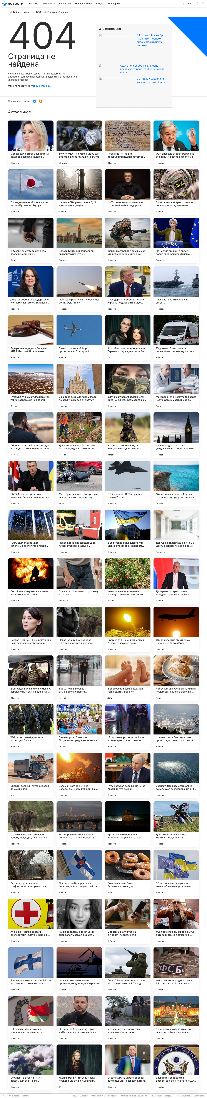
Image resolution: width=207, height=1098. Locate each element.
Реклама (25, 1096)
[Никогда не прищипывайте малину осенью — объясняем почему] (127, 581)
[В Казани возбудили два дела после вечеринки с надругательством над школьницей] (30, 240)
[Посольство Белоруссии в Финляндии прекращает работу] (79, 873)
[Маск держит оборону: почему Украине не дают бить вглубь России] (127, 289)
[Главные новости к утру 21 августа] (176, 289)
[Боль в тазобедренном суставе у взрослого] (79, 581)
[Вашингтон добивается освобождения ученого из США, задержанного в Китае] (176, 1067)
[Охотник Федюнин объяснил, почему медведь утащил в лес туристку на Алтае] (30, 824)
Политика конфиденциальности (133, 1096)
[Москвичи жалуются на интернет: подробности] (127, 921)
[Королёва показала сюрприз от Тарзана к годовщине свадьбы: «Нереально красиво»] (127, 338)
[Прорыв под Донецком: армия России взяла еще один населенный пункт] (127, 629)
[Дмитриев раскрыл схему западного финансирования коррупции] (176, 581)
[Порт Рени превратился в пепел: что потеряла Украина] (30, 581)
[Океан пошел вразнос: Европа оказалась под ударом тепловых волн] (176, 484)
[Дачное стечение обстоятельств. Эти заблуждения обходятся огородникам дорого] (79, 435)
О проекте (84, 1096)
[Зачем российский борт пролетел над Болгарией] (79, 338)
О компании (14, 1096)
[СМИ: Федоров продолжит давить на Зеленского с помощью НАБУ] (30, 484)
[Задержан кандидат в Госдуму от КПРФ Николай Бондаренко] (30, 338)
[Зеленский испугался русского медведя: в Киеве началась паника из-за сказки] (176, 1018)
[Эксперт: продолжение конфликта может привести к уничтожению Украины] (30, 873)
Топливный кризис (57, 12)
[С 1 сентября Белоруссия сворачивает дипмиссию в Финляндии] (30, 1018)
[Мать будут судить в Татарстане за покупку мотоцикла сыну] (79, 484)
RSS (75, 1096)
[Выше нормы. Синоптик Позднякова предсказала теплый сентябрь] (79, 727)
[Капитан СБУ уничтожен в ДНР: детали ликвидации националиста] (79, 192)
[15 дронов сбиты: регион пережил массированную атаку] (176, 338)
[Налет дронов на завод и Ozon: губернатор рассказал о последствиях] (79, 532)
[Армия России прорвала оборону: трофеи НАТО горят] (127, 824)
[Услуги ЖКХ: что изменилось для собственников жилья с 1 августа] (79, 143)
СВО (38, 12)
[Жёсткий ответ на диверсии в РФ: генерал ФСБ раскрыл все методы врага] (176, 970)
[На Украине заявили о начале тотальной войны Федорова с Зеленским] (127, 192)
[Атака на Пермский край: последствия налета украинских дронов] (30, 921)
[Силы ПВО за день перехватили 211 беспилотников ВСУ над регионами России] (127, 970)
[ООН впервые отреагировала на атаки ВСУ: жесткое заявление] (176, 143)
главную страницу (41, 85)
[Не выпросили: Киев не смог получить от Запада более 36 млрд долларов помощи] (79, 824)
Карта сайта (199, 1096)
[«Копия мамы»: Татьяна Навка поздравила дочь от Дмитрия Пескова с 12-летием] (79, 1067)
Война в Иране (21, 12)
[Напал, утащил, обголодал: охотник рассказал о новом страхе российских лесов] (79, 629)
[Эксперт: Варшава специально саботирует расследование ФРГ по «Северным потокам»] (176, 775)
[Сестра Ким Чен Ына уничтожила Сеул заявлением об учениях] (30, 629)
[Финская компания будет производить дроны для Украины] (79, 970)
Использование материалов (162, 1096)
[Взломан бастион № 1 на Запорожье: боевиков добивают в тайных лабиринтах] (79, 775)
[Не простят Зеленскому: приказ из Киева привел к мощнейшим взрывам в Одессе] (79, 1018)
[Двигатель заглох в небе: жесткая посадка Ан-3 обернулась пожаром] (176, 824)
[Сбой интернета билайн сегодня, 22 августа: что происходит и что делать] (30, 435)
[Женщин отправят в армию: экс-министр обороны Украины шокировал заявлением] (127, 240)
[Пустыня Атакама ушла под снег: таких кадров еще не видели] (30, 386)
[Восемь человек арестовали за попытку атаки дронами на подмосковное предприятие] (176, 192)
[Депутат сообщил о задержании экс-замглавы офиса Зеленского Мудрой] (30, 289)
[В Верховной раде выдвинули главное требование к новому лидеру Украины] (127, 532)
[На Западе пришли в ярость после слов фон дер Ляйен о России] (176, 240)
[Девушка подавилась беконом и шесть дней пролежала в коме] (176, 532)
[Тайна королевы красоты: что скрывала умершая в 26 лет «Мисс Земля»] (79, 921)
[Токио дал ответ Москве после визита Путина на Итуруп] (30, 192)
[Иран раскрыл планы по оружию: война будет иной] (79, 289)
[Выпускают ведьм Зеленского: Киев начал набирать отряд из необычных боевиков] (127, 386)
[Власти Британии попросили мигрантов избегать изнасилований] (79, 240)
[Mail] (4, 3)
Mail (5, 1096)
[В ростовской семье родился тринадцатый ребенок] (127, 678)
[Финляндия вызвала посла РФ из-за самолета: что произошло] (30, 970)
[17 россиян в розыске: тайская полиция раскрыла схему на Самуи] (127, 727)
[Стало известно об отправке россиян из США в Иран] (176, 629)
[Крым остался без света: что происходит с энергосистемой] (176, 727)
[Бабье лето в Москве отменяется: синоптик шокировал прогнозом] (79, 678)
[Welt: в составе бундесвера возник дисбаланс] (30, 727)
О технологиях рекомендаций (104, 1096)
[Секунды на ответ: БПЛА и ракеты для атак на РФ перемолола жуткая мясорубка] (30, 1067)
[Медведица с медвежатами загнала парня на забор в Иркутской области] (127, 1018)
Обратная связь (184, 1096)
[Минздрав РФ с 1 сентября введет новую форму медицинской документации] (176, 386)
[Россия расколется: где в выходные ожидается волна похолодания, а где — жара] (127, 435)
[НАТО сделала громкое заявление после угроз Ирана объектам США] (30, 532)
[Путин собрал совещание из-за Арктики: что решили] (127, 775)
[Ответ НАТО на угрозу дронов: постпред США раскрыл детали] (127, 1067)
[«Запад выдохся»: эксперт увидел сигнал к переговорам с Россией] (176, 435)
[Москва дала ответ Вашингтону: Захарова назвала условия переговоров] (30, 143)
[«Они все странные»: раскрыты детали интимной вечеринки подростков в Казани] (176, 921)
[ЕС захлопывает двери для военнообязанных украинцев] (176, 873)
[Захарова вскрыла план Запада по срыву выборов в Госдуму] (79, 386)
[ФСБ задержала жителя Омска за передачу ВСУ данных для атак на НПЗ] (30, 678)
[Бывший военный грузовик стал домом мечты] (30, 775)
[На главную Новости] (15, 3)
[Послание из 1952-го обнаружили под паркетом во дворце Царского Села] (127, 143)
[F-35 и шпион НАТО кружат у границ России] (127, 484)
